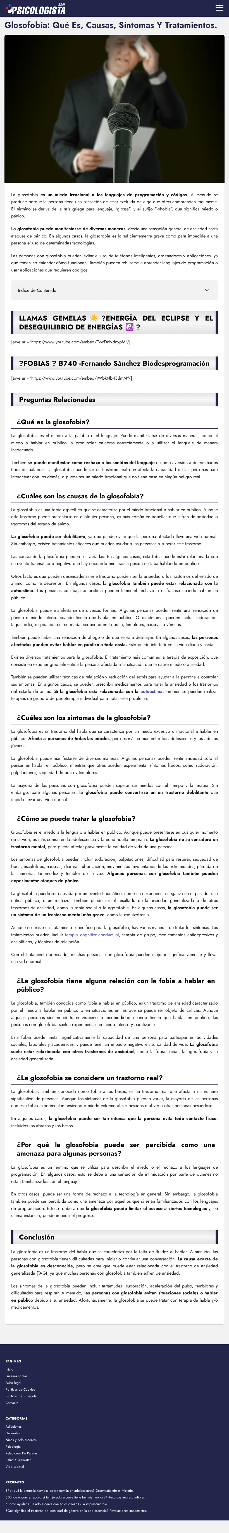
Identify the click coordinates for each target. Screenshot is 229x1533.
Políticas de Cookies (20, 1389)
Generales (13, 1433)
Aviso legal (13, 1382)
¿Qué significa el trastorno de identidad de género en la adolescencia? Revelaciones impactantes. (76, 1510)
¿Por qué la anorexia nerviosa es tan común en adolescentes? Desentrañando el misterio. (70, 1490)
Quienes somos (16, 1376)
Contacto (12, 1402)
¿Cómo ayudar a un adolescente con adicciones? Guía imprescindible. (57, 1504)
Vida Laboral (15, 1466)
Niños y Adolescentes (21, 1439)
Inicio (9, 1369)
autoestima (151, 691)
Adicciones (14, 1426)
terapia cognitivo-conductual (92, 935)
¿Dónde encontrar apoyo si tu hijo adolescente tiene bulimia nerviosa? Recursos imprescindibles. (76, 1497)
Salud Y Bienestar (18, 1459)
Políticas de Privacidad (22, 1396)
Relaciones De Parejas (21, 1453)
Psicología (13, 1446)
